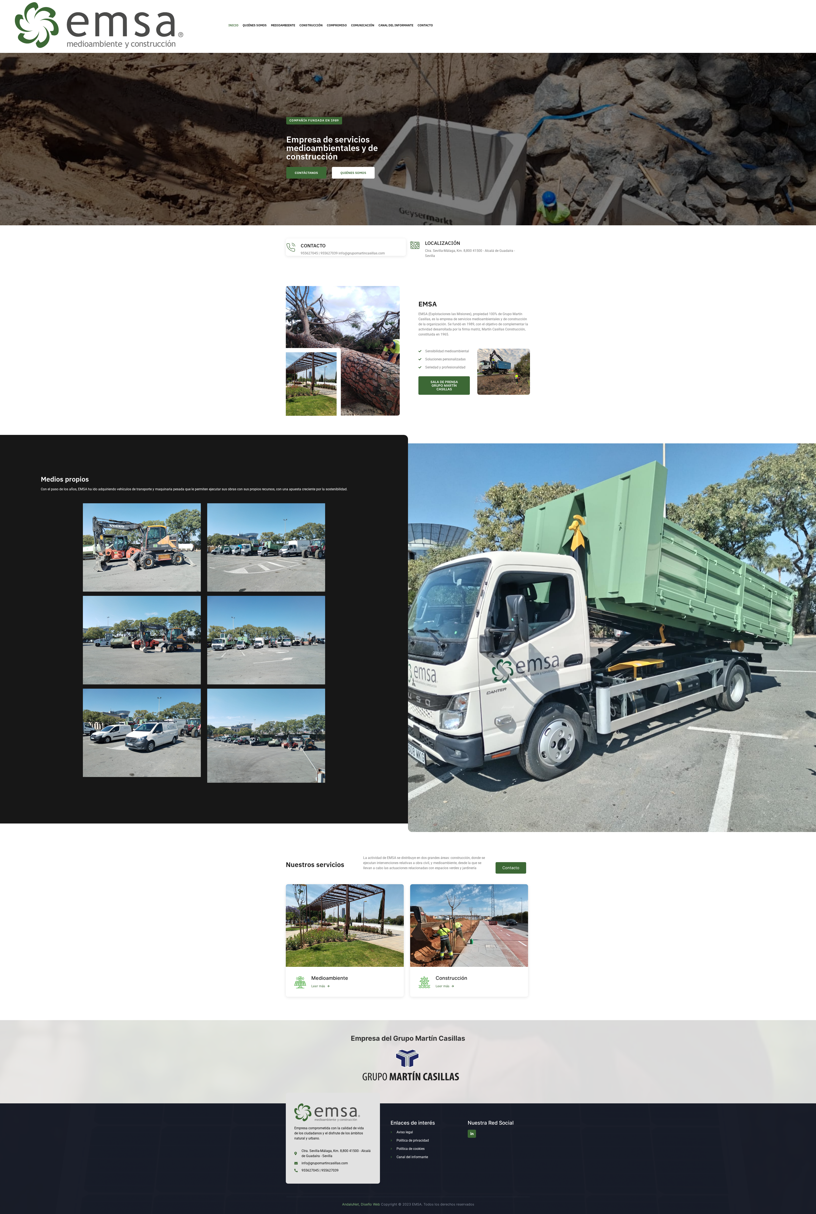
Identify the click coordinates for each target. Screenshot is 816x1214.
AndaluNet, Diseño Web (361, 1204)
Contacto (425, 25)
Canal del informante (395, 25)
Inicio (233, 25)
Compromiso (337, 25)
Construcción (311, 25)
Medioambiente (283, 25)
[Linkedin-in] (472, 1134)
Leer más (318, 986)
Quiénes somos (255, 25)
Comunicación (362, 25)
